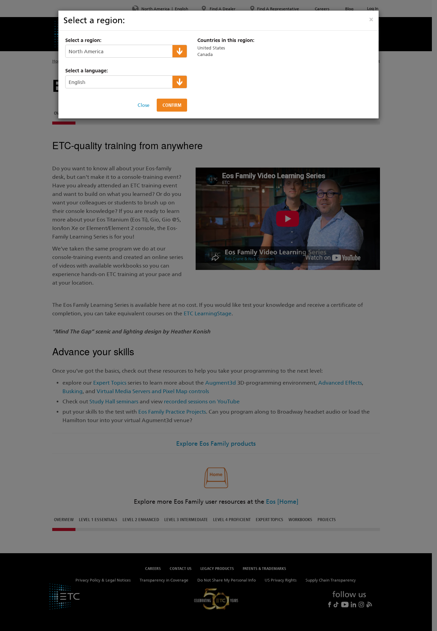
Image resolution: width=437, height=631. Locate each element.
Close (144, 105)
